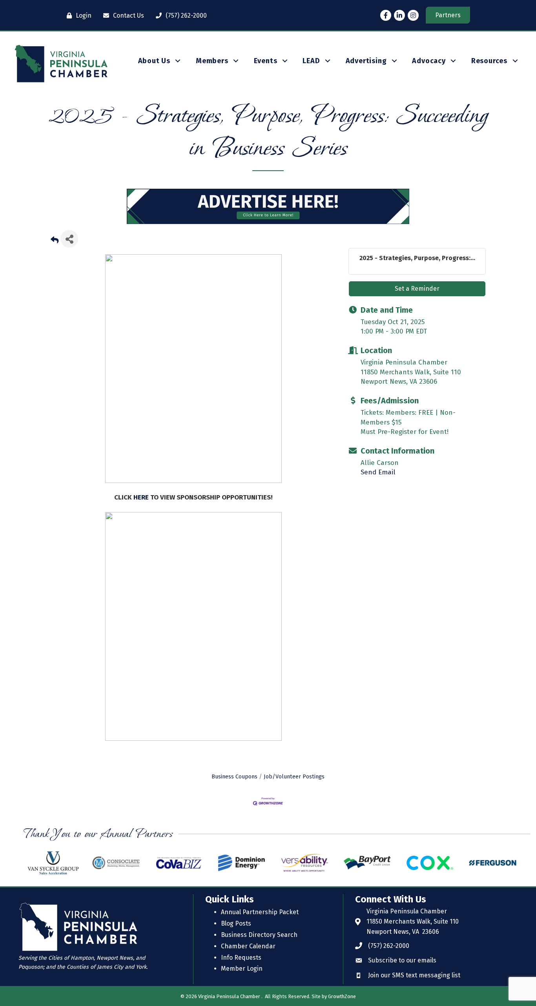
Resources (489, 60)
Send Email (378, 472)
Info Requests (241, 957)
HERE (141, 497)
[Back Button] (54, 241)
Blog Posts (236, 923)
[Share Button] (69, 239)
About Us (154, 60)
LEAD (311, 60)
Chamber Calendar (248, 946)
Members (212, 60)
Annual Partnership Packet (260, 912)
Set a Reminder (417, 288)
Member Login (242, 968)
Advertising (366, 60)
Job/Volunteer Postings (294, 776)
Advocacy (428, 60)
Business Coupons (234, 776)
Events (265, 60)
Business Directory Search (259, 935)
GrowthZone (342, 996)
